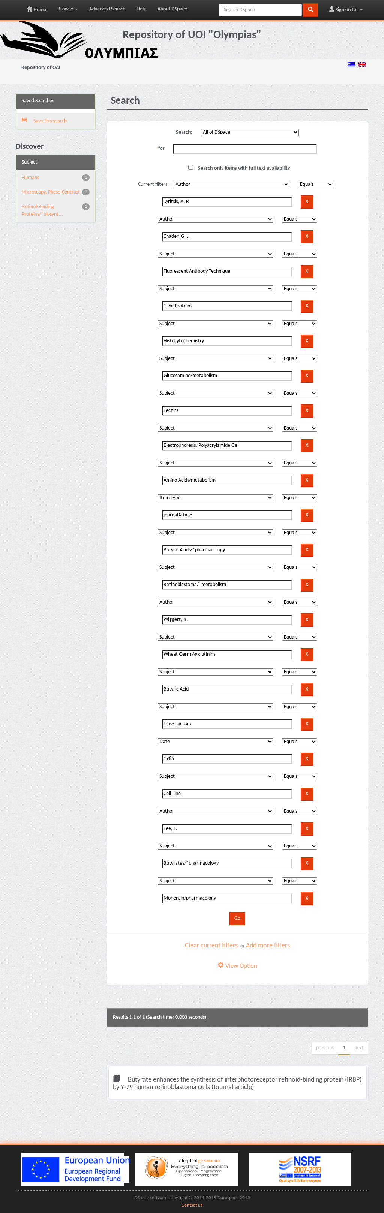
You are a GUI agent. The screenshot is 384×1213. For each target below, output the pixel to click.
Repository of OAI (40, 67)
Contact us (192, 1205)
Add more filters (268, 945)
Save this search (49, 121)
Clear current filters (211, 945)
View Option (240, 966)
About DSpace (172, 9)
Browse (65, 9)
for (161, 148)
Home (39, 10)
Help (141, 9)
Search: (184, 132)
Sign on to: (346, 10)
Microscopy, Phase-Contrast (51, 192)
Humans (30, 178)
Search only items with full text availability (243, 168)
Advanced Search (107, 9)
